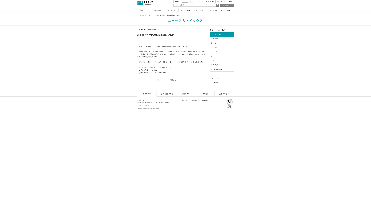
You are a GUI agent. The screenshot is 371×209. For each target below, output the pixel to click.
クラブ (215, 52)
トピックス (216, 56)
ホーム (139, 15)
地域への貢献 (213, 10)
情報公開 (184, 100)
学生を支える (185, 10)
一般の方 (205, 94)
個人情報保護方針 (194, 100)
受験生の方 (223, 94)
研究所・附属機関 (227, 10)
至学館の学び (158, 10)
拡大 (191, 1)
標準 (185, 1)
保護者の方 (185, 94)
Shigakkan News (217, 69)
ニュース (216, 47)
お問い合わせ (210, 1)
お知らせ (156, 15)
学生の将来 (199, 10)
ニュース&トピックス (147, 15)
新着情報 (216, 38)
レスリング (216, 65)
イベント (216, 60)
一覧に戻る (172, 80)
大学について (144, 10)
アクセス (200, 1)
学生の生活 (171, 10)
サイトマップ (221, 1)
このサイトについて (144, 105)
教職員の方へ (205, 100)
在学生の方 (225, 5)
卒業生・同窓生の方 (166, 94)
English (230, 1)
